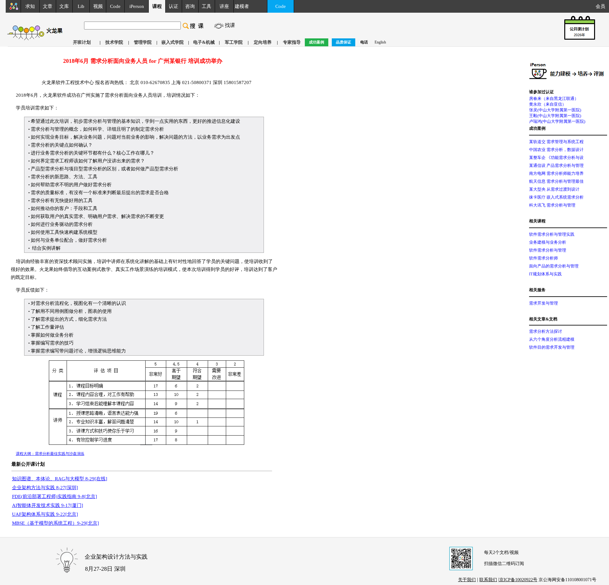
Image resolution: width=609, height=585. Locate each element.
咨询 (190, 6)
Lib (81, 6)
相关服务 (537, 289)
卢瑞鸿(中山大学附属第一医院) (557, 121)
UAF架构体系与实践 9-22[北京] (45, 514)
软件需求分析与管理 (547, 250)
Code (115, 6)
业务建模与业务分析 (547, 242)
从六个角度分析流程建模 (551, 339)
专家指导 (292, 42)
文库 (64, 6)
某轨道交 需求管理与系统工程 (556, 141)
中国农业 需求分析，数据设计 (556, 149)
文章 (47, 6)
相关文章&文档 (543, 319)
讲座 (224, 6)
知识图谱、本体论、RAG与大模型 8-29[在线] (59, 478)
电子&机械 (204, 42)
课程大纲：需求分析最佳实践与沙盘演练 (50, 453)
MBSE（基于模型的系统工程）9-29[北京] (55, 523)
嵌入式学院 (172, 42)
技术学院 (114, 42)
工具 (206, 6)
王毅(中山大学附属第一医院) (555, 115)
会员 (602, 6)
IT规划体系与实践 (545, 274)
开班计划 (82, 42)
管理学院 (143, 42)
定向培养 (263, 42)
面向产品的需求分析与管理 (554, 266)
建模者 (242, 6)
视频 (98, 6)
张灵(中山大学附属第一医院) (555, 110)
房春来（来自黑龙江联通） (554, 98)
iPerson (136, 6)
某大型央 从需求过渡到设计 (554, 189)
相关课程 (537, 221)
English (380, 42)
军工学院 (234, 42)
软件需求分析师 (543, 258)
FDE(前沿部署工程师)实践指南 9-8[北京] (54, 496)
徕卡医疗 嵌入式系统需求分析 (556, 197)
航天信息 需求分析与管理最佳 (556, 181)
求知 (30, 6)
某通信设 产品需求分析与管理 (556, 165)
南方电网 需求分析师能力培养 (556, 173)
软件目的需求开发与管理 (551, 347)
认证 (173, 6)
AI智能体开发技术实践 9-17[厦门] (47, 505)
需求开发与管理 (543, 303)
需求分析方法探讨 (545, 331)
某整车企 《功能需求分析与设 (556, 157)
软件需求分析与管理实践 (551, 234)
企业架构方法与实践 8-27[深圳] (45, 487)
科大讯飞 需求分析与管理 (552, 205)
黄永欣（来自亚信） (547, 104)
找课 (230, 25)
